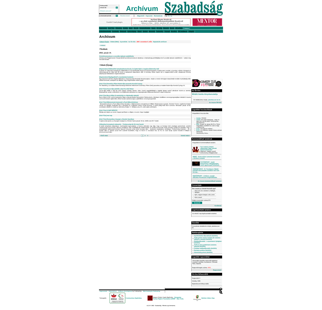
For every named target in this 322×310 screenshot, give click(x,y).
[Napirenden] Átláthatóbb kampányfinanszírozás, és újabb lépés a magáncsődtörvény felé (129, 69)
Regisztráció (217, 270)
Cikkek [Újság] (104, 41)
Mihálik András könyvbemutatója (205, 94)
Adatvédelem (113, 291)
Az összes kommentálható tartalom (209, 181)
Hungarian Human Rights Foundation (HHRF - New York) (168, 298)
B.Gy (198, 130)
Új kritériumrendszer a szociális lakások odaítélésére (116, 56)
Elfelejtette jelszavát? (105, 11)
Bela (197, 124)
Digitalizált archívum (160, 41)
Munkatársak (158, 16)
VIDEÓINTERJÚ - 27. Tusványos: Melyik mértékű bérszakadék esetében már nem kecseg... (206, 170)
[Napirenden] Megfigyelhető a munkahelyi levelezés (116, 77)
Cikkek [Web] (114, 41)
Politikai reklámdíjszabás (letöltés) (205, 248)
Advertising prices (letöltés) (203, 252)
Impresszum (103, 291)
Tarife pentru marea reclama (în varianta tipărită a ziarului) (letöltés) (207, 238)
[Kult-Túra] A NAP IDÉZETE (108, 110)
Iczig (197, 128)
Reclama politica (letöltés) (202, 250)
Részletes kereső (125, 15)
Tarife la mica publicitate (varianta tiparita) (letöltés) (205, 245)
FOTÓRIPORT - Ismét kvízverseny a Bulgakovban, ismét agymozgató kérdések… (210, 163)
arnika (198, 119)
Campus (186, 28)
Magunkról (140, 16)
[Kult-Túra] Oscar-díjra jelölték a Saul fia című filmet (116, 89)
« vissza (102, 45)
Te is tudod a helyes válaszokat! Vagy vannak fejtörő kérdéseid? (208, 148)
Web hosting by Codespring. (151, 291)
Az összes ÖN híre (215, 102)
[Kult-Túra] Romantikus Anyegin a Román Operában (116, 119)
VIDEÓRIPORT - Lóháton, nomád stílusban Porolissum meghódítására (205, 176)
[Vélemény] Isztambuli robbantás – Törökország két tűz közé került (121, 124)
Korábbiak (218, 205)
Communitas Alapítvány (134, 298)
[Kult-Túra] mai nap (105, 115)
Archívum (142, 8)
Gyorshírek (123, 41)
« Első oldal (103, 135)
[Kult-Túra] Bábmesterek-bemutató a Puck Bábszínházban (118, 102)
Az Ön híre (131, 41)
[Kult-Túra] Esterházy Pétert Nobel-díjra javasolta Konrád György (120, 83)
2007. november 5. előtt (144, 41)
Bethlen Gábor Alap (208, 298)
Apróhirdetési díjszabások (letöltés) (206, 235)
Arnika (198, 118)
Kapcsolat (149, 16)
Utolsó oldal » (185, 135)
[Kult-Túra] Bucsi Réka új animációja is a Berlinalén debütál (119, 95)
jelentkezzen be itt (214, 100)
